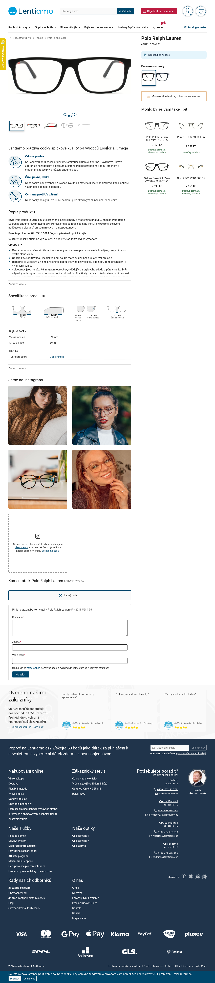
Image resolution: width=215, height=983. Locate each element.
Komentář (18, 617)
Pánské (39, 37)
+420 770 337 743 (168, 831)
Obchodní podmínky (20, 804)
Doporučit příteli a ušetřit (22, 846)
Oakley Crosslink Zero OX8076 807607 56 (157, 180)
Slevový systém (17, 841)
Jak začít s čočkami (19, 888)
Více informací (183, 974)
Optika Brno (170, 844)
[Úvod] (9, 38)
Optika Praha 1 (168, 801)
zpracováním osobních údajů (191, 753)
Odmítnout (29, 978)
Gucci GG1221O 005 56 (191, 178)
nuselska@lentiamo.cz (165, 835)
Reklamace (78, 794)
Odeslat (20, 674)
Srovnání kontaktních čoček (24, 908)
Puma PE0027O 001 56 (191, 137)
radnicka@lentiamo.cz (165, 857)
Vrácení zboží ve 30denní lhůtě (89, 783)
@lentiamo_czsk (50, 550)
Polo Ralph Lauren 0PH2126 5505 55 (157, 139)
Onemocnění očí (17, 893)
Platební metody (17, 789)
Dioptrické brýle (23, 37)
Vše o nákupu (16, 778)
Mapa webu (79, 918)
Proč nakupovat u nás (84, 903)
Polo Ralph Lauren (57, 37)
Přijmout (14, 978)
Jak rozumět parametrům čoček (26, 898)
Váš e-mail (18, 655)
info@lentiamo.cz (168, 793)
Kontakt (76, 908)
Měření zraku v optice (20, 861)
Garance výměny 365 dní (86, 789)
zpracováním (33, 667)
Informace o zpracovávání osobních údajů (32, 814)
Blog (11, 903)
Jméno (16, 641)
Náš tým (77, 893)
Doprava (13, 783)
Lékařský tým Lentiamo (85, 898)
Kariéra (76, 913)
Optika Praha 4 (168, 822)
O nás (75, 888)
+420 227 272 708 (167, 789)
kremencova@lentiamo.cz (163, 814)
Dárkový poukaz (17, 799)
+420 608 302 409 (168, 810)
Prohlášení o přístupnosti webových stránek (33, 809)
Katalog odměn (17, 836)
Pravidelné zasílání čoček (22, 851)
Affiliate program (18, 856)
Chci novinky (198, 747)
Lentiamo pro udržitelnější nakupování (30, 871)
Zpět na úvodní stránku (19, 966)
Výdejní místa (16, 794)
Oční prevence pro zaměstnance (26, 866)
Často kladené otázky (84, 778)
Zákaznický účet (17, 819)
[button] (16, 126)
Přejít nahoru (39, 966)
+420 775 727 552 (168, 852)
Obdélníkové (57, 357)
